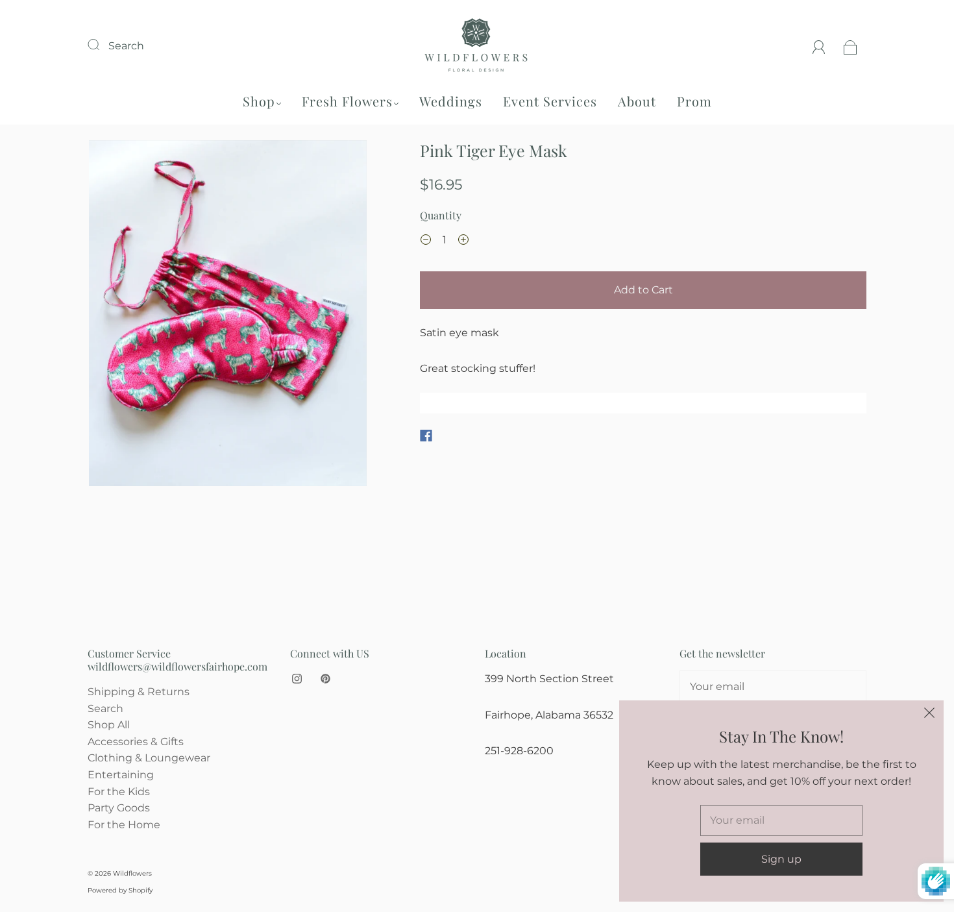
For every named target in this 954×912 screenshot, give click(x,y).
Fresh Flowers (347, 101)
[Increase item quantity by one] (463, 241)
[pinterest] (325, 678)
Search (126, 46)
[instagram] (296, 678)
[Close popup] (929, 714)
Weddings (450, 101)
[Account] (819, 46)
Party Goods (119, 808)
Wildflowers (132, 873)
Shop (259, 101)
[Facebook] (426, 435)
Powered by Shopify (120, 890)
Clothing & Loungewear (149, 758)
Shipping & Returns (139, 691)
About (637, 101)
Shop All (109, 725)
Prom (694, 101)
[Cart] (850, 46)
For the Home (124, 825)
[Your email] (772, 687)
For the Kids (119, 791)
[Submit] (102, 44)
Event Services (550, 101)
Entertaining (121, 775)
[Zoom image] (228, 316)
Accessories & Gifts (136, 741)
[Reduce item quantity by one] (425, 241)
